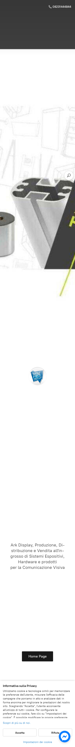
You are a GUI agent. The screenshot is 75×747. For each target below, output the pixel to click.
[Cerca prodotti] (69, 175)
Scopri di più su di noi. (17, 723)
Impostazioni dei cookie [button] (37, 742)
